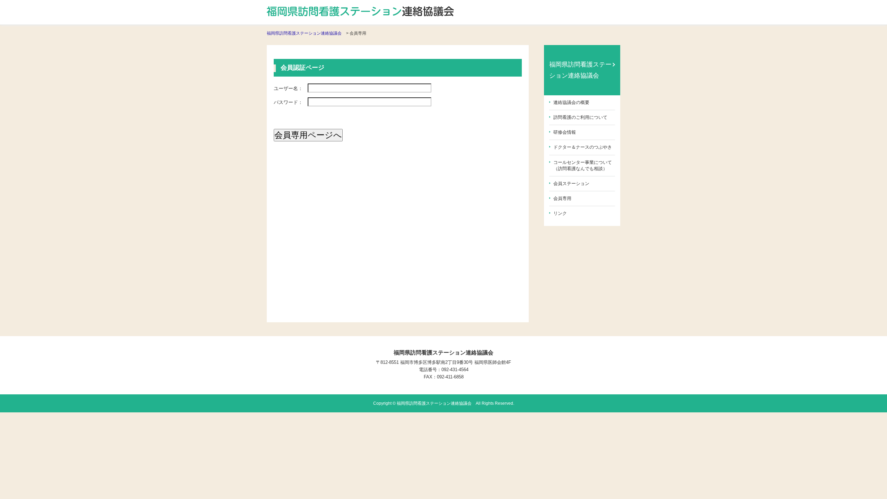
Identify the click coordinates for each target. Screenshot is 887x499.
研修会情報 (564, 132)
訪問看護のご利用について (580, 117)
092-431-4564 (454, 369)
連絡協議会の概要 (571, 102)
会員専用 (562, 198)
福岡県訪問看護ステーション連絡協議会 (304, 33)
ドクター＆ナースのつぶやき (582, 147)
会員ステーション (571, 183)
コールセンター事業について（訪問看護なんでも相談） (582, 165)
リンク (560, 213)
